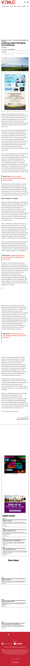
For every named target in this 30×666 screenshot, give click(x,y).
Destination (9, 40)
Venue (4, 51)
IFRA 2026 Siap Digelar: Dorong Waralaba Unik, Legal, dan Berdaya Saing (14, 549)
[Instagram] (14, 659)
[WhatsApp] (12, 54)
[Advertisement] (15, 24)
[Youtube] (19, 659)
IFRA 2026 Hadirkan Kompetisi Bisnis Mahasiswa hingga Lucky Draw (15, 520)
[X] (6, 54)
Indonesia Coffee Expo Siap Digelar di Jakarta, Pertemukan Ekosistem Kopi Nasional (14, 540)
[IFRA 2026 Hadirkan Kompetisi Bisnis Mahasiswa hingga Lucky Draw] (15, 569)
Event (4, 518)
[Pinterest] (9, 54)
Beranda (3, 40)
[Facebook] (2, 54)
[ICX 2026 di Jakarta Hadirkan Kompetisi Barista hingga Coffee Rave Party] (15, 591)
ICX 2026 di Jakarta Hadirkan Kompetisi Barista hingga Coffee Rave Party (14, 530)
